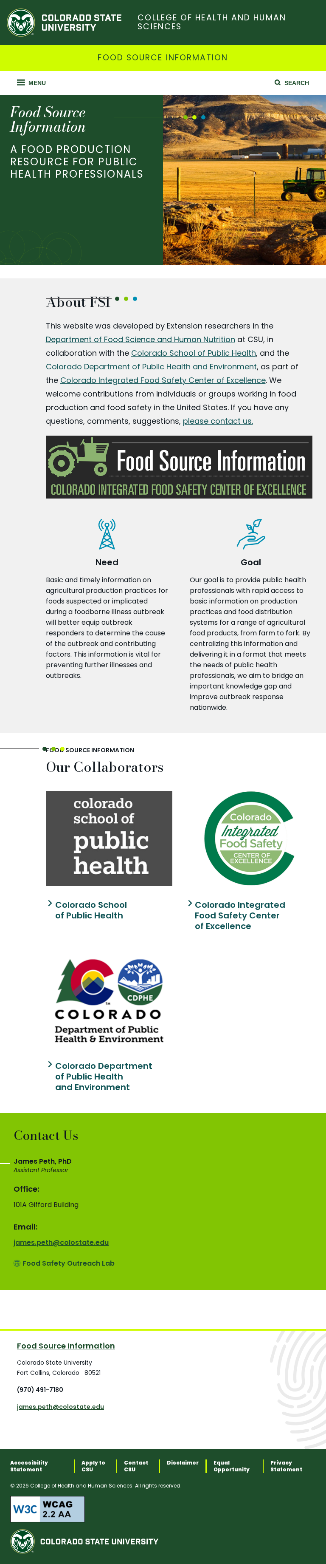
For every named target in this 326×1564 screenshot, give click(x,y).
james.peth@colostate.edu (61, 1242)
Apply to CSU (93, 1466)
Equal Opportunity (232, 1466)
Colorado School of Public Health (193, 353)
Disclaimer (183, 1462)
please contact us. (218, 421)
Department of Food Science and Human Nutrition (140, 339)
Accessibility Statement (29, 1466)
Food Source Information (163, 58)
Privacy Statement (286, 1466)
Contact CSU (136, 1466)
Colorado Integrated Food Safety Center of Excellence (163, 380)
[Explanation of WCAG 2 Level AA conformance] (163, 1509)
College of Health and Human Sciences (212, 22)
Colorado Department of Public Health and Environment (151, 366)
